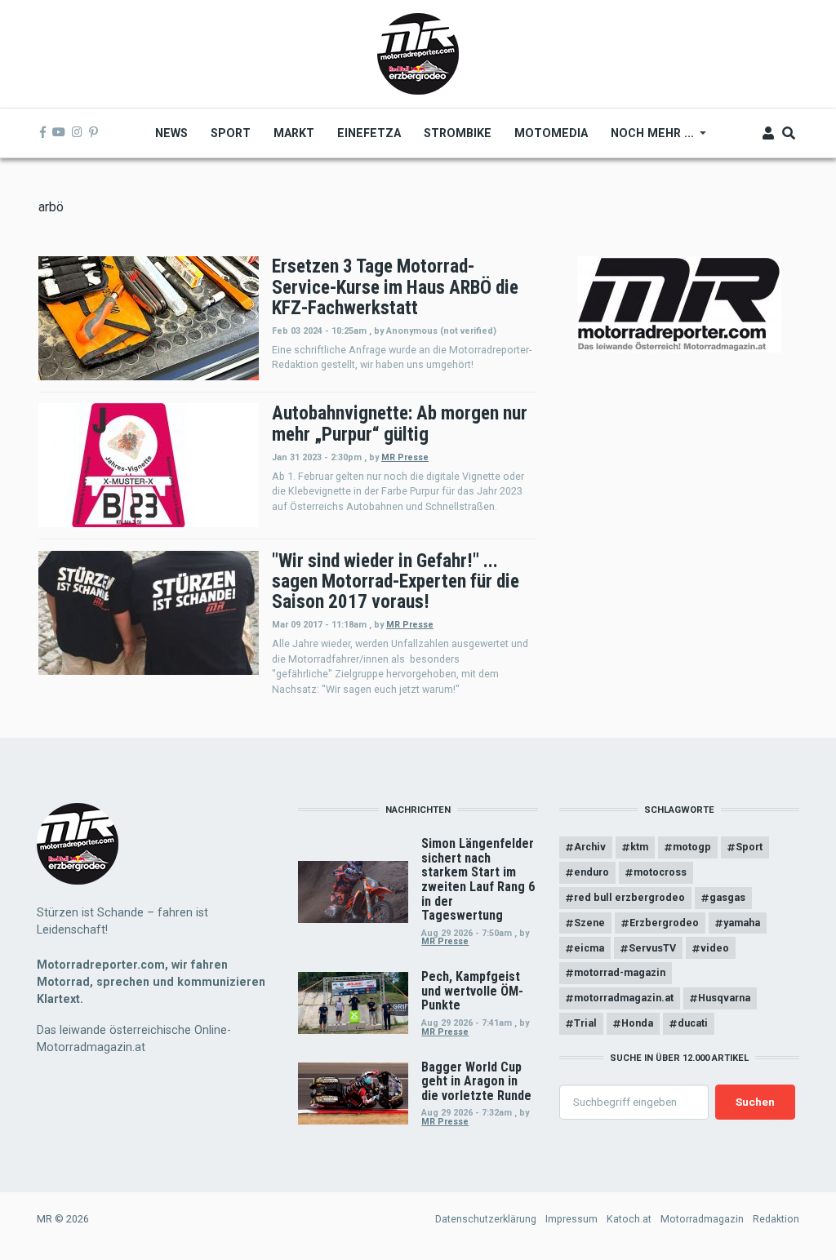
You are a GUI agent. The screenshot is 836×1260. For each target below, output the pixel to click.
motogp (692, 847)
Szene (589, 922)
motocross (660, 872)
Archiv (590, 847)
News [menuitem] (171, 133)
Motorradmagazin (702, 1219)
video (714, 948)
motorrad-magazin (619, 972)
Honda (637, 1023)
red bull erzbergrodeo (629, 897)
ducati (693, 1023)
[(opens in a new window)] (43, 133)
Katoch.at (629, 1219)
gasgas (727, 897)
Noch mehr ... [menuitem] (646, 138)
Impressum (571, 1219)
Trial (585, 1023)
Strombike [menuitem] (457, 133)
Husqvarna (724, 998)
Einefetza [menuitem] (369, 133)
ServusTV (652, 948)
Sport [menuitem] (231, 133)
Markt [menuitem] (293, 133)
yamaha (741, 922)
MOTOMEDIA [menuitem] (551, 133)
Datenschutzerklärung (485, 1219)
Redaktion (776, 1219)
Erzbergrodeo (664, 922)
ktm (639, 847)
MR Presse (405, 457)
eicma (589, 948)
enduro (591, 872)
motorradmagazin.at (624, 998)
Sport (749, 847)
